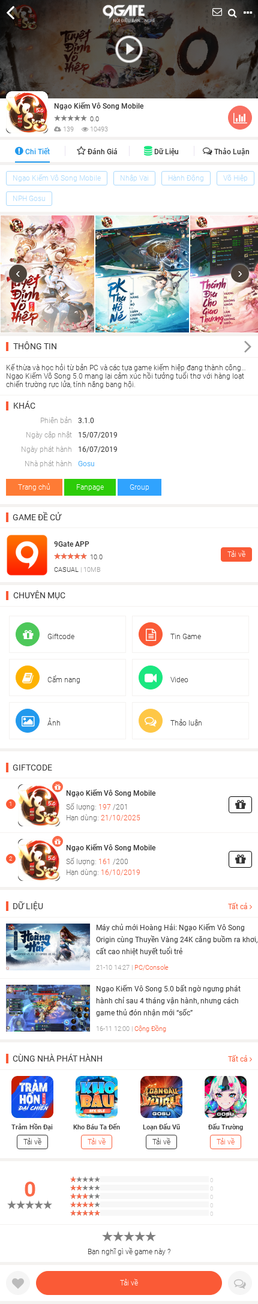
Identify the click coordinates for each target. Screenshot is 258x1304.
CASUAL (66, 570)
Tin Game (185, 636)
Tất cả (239, 907)
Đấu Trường (225, 1127)
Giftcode (60, 636)
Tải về (129, 1283)
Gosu (86, 464)
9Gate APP (71, 544)
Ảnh (53, 723)
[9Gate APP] (27, 554)
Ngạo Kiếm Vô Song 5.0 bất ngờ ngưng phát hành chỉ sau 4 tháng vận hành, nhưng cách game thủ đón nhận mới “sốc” (168, 1001)
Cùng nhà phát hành (58, 1058)
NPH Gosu (29, 198)
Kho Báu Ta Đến (96, 1127)
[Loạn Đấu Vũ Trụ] (161, 1096)
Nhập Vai (134, 178)
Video (178, 680)
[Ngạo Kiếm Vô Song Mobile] (33, 805)
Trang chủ (34, 487)
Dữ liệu (165, 152)
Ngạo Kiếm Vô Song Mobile (98, 106)
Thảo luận (231, 152)
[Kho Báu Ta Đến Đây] (97, 1096)
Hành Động (186, 178)
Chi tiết (36, 152)
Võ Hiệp (235, 178)
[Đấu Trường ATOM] (226, 1096)
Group (139, 487)
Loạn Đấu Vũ (161, 1127)
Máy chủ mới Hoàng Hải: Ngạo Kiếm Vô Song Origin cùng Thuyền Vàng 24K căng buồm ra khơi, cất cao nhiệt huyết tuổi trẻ (176, 940)
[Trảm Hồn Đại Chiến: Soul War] (32, 1096)
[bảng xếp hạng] (240, 120)
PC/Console (151, 968)
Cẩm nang (63, 680)
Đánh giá (102, 152)
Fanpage (90, 487)
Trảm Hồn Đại (32, 1127)
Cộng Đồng (150, 1029)
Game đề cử (37, 517)
